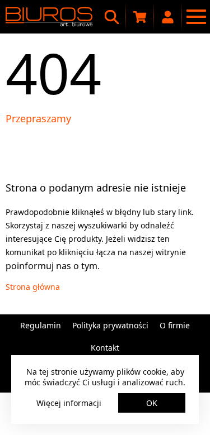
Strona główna (33, 286)
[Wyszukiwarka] (112, 17)
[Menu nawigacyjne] (196, 17)
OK (151, 403)
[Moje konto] (168, 17)
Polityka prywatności (110, 325)
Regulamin (40, 325)
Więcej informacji (68, 403)
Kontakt (105, 347)
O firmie (175, 325)
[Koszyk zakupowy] (140, 17)
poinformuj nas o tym (51, 266)
